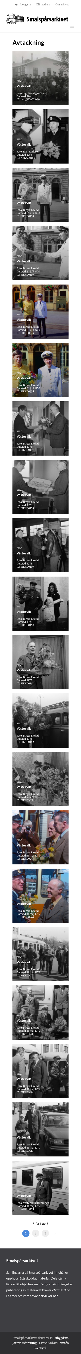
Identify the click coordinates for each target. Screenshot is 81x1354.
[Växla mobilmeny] (72, 26)
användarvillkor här (44, 1296)
